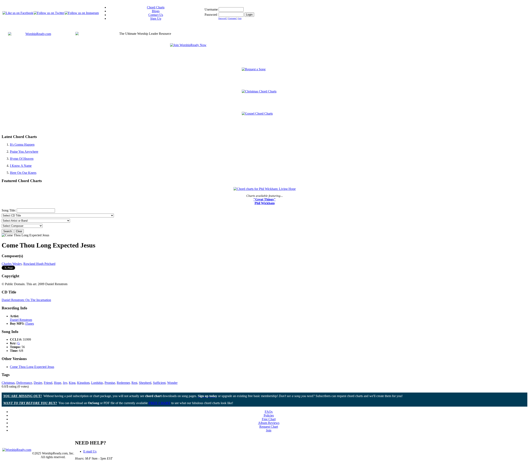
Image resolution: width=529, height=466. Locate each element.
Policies (269, 415)
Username (211, 9)
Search (7, 231)
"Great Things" (264, 199)
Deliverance (24, 382)
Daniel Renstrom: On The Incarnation (26, 300)
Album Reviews (268, 423)
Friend (48, 382)
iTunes (29, 323)
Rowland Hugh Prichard (39, 263)
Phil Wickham (265, 203)
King (72, 382)
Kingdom (83, 382)
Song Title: (9, 210)
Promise (110, 382)
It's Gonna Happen (22, 144)
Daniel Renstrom (21, 320)
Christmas (8, 382)
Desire (38, 382)
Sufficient (159, 382)
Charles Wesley (12, 263)
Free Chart (269, 419)
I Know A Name (21, 165)
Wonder (172, 382)
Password (211, 14)
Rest (134, 382)
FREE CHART (159, 403)
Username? (232, 18)
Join (240, 18)
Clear (19, 231)
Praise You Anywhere (24, 151)
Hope (57, 382)
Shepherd (145, 382)
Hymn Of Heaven (21, 158)
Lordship (97, 382)
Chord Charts (155, 7)
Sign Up (155, 18)
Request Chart (268, 426)
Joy (65, 382)
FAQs (269, 411)
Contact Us (155, 15)
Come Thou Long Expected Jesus (32, 367)
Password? (222, 18)
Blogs (156, 11)
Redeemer (123, 382)
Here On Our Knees (23, 172)
